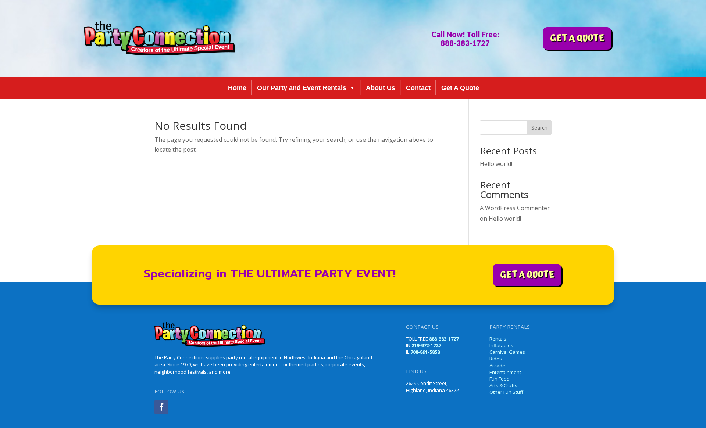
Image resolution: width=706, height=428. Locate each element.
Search (539, 127)
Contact (418, 87)
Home (237, 87)
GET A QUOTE (577, 38)
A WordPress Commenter (515, 208)
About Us (380, 87)
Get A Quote (460, 87)
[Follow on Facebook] (161, 407)
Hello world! (496, 164)
